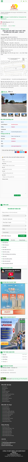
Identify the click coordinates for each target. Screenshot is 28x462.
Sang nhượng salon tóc (6, 434)
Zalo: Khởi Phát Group (6, 444)
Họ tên (3, 159)
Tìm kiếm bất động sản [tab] (14, 208)
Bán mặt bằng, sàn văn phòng (9, 254)
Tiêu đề (3, 171)
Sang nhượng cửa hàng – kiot (8, 428)
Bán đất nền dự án (7, 249)
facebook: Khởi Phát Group (7, 445)
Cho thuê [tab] (13, 240)
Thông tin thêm (5, 179)
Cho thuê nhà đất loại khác (7, 414)
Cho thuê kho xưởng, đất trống (8, 411)
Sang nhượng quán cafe (7, 432)
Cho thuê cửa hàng (6, 409)
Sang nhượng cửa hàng (6, 421)
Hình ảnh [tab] (5, 91)
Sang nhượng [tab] (22, 240)
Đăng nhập (26, 1)
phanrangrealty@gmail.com (16, 146)
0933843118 (13, 141)
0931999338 (13, 138)
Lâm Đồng (5, 359)
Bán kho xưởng (6, 251)
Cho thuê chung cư (6, 408)
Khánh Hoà (5, 357)
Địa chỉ (3, 167)
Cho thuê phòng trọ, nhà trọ (7, 418)
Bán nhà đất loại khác (7, 258)
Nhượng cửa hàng (5, 426)
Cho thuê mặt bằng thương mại (8, 412)
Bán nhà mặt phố (6, 261)
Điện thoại (4, 163)
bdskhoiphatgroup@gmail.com (8, 442)
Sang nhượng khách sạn (7, 429)
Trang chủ (2, 12)
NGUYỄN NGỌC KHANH (5, 367)
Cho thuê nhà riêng (6, 416)
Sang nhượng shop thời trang (8, 435)
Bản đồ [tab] (11, 91)
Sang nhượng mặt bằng (7, 431)
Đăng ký (24, 1)
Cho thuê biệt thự (5, 406)
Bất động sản (7, 12)
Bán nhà (4, 256)
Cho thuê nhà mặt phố (6, 415)
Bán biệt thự (5, 242)
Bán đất (4, 247)
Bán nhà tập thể (5, 399)
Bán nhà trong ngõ (6, 401)
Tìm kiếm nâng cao (7, 235)
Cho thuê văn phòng (6, 419)
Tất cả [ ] (5, 361)
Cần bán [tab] (5, 240)
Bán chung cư (6, 244)
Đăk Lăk (4, 354)
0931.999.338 (15, 453)
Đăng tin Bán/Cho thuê (21, 1)
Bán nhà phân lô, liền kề (8, 263)
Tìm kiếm (23, 235)
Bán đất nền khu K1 (9, 81)
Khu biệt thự (6, 44)
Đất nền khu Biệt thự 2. (13, 37)
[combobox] (14, 219)
